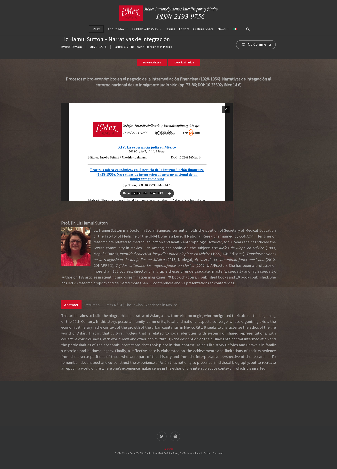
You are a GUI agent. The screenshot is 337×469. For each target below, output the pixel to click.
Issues (118, 47)
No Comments (259, 44)
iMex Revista (73, 47)
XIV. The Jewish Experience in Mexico (148, 47)
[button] (71, 304)
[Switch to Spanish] (235, 29)
